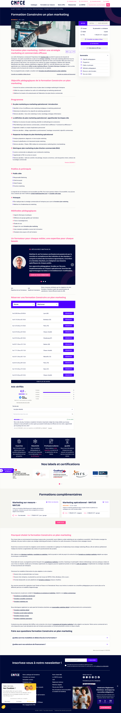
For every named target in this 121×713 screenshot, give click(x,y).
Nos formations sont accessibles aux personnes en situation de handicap (65, 690)
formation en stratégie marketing (87, 554)
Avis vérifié (70, 419)
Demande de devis (96, 1)
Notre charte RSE (57, 674)
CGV (53, 679)
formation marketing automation (23, 618)
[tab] (41, 281)
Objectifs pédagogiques (89, 59)
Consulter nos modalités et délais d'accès (20, 74)
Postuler (107, 1)
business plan (45, 57)
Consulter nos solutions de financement (66, 74)
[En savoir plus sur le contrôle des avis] (26, 394)
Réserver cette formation (89, 71)
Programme (86, 62)
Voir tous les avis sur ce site (22, 402)
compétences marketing (51, 562)
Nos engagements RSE (29, 704)
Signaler (50, 428)
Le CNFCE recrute (57, 677)
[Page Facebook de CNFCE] (84, 677)
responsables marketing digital (60, 607)
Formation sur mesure (47, 5)
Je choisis (18, 701)
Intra (91, 23)
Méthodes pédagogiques (89, 68)
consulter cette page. (55, 193)
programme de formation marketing (63, 624)
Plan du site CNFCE (57, 687)
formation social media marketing (23, 613)
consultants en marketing (40, 554)
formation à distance (44, 580)
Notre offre (61, 5)
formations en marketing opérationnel (24, 596)
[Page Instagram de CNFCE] (93, 677)
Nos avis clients (87, 74)
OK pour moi (30, 701)
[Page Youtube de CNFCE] (96, 677)
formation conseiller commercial (23, 598)
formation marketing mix (21, 601)
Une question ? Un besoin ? (8, 470)
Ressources (72, 5)
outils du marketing (81, 563)
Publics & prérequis (88, 65)
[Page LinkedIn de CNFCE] (90, 677)
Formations (18, 9)
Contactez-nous (72, 1)
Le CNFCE (82, 5)
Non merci (7, 701)
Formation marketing (27, 9)
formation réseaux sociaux (21, 615)
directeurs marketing (27, 554)
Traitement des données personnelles (63, 710)
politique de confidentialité (102, 666)
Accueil (13, 9)
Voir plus (60, 522)
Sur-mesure (103, 23)
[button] (3, 707)
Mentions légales (57, 684)
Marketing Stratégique (38, 9)
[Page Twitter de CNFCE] (87, 677)
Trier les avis (15, 406)
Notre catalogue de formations (31, 674)
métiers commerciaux (69, 593)
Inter (83, 23)
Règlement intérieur (57, 682)
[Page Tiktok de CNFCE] (99, 677)
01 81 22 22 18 (84, 1)
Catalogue (34, 5)
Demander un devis (28, 679)
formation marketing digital (21, 610)
